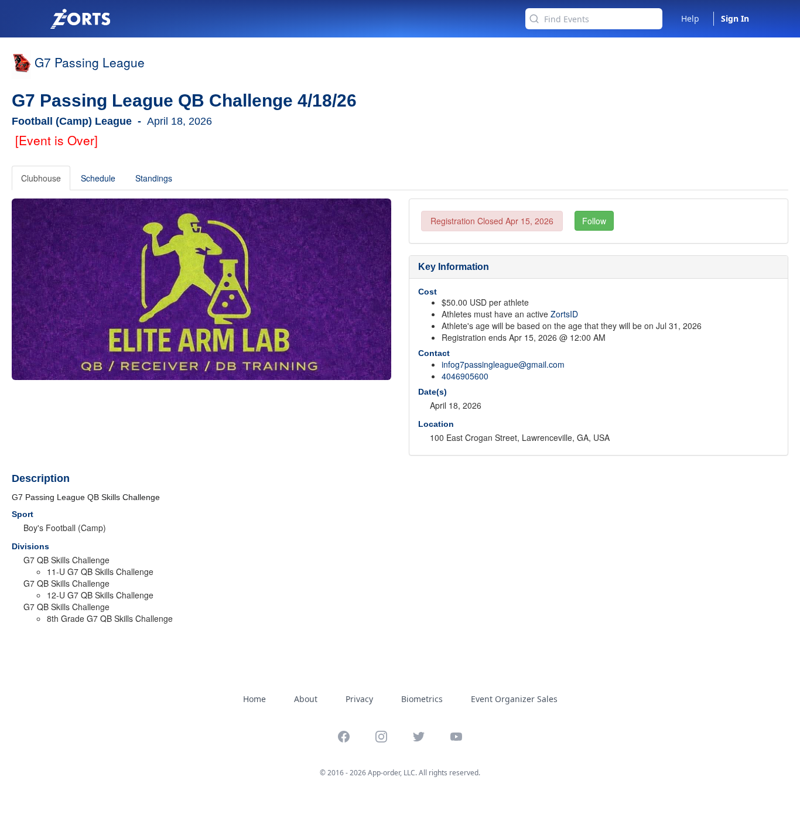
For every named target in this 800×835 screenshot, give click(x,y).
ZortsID (564, 314)
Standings (153, 178)
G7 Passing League (90, 62)
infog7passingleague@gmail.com (503, 364)
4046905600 (465, 376)
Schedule (98, 178)
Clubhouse (41, 178)
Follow (594, 221)
